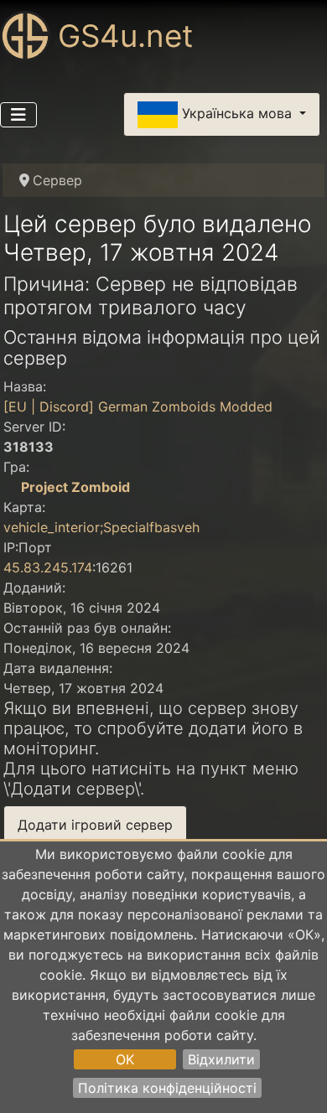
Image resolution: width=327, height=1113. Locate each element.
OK (125, 1059)
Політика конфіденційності (167, 1087)
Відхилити (221, 1059)
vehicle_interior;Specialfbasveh (101, 527)
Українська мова (237, 113)
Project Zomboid (75, 487)
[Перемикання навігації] (18, 114)
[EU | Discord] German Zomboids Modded (137, 406)
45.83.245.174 (47, 567)
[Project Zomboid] (10, 487)
